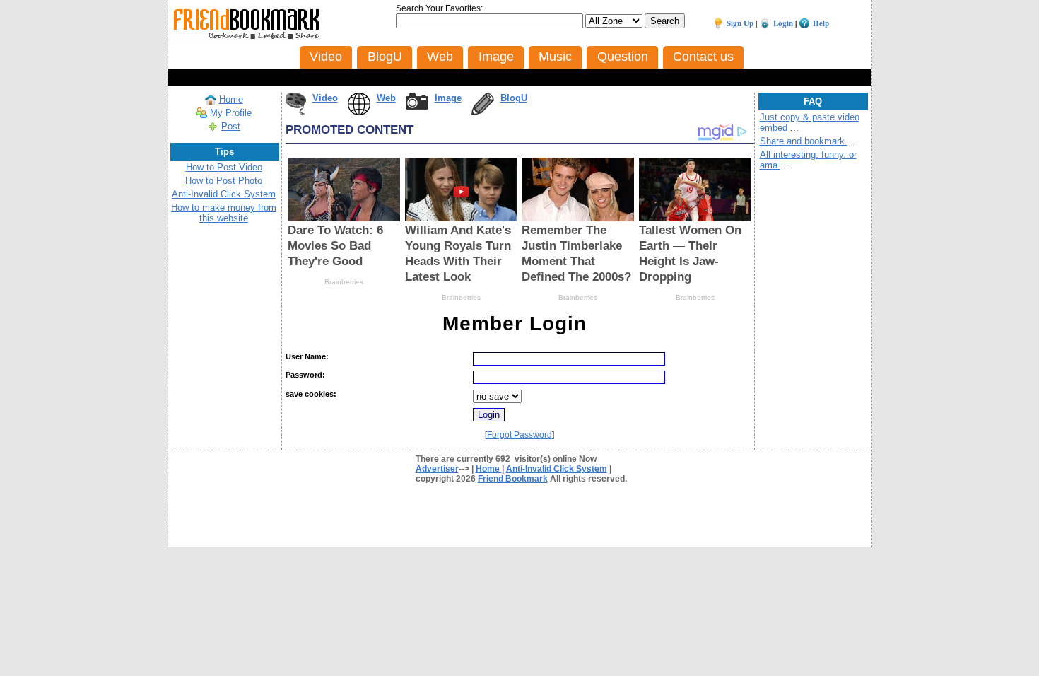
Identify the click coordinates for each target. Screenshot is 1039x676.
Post (230, 126)
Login (783, 23)
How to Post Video (224, 167)
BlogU (513, 98)
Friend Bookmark (513, 479)
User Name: (307, 356)
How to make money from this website (223, 212)
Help (821, 23)
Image (448, 98)
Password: (305, 375)
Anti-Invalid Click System (224, 194)
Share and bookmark (803, 141)
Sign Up (740, 23)
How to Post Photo (223, 180)
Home (231, 99)
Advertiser (437, 469)
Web (386, 98)
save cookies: (311, 394)
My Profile (231, 112)
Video (325, 98)
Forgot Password (519, 435)
